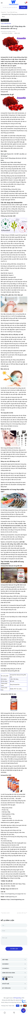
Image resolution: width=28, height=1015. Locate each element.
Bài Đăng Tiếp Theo (21, 913)
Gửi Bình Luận (14, 948)
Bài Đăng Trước (6, 913)
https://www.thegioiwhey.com (15, 899)
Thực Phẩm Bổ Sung (12, 12)
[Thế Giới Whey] (13, 2)
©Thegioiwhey (17, 998)
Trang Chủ (3, 12)
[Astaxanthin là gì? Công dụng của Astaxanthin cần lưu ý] (14, 44)
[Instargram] (6, 979)
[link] (5, 1012)
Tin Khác (5, 20)
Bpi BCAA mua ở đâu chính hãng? (11, 162)
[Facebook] (3, 979)
